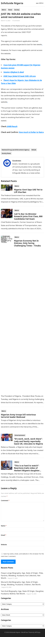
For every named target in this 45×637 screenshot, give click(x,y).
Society (16, 10)
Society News (6, 153)
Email (3, 535)
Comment (5, 500)
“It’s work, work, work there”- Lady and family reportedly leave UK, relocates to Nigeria (28, 441)
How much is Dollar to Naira (31, 132)
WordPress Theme (27, 632)
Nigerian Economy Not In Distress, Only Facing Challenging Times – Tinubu (27, 243)
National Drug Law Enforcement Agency (15, 150)
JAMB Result (16, 53)
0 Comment (16, 21)
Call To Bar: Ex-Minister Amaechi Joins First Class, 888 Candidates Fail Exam (28, 216)
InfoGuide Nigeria (12, 3)
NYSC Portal (12, 120)
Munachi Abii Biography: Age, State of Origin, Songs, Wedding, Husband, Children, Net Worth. (21, 583)
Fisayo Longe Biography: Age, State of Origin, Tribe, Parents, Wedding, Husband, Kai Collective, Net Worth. (22, 575)
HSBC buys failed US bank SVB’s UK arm (19, 76)
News (10, 10)
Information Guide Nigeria (17, 35)
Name (3, 526)
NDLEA (34, 150)
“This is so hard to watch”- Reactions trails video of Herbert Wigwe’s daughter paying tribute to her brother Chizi (28, 470)
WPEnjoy (37, 632)
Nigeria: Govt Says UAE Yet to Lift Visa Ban (28, 190)
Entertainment (20, 435)
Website (4, 545)
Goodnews (16, 161)
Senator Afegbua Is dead (13, 72)
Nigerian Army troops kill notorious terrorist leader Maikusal (18, 415)
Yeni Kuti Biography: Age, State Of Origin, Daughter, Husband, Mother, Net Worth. (22, 592)
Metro (4, 10)
